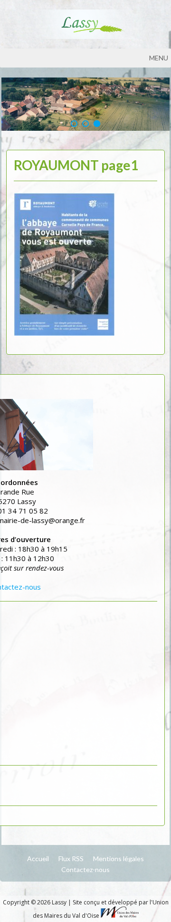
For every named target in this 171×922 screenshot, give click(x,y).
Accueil (38, 858)
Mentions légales (118, 858)
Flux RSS (71, 858)
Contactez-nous (85, 869)
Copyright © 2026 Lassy (35, 902)
